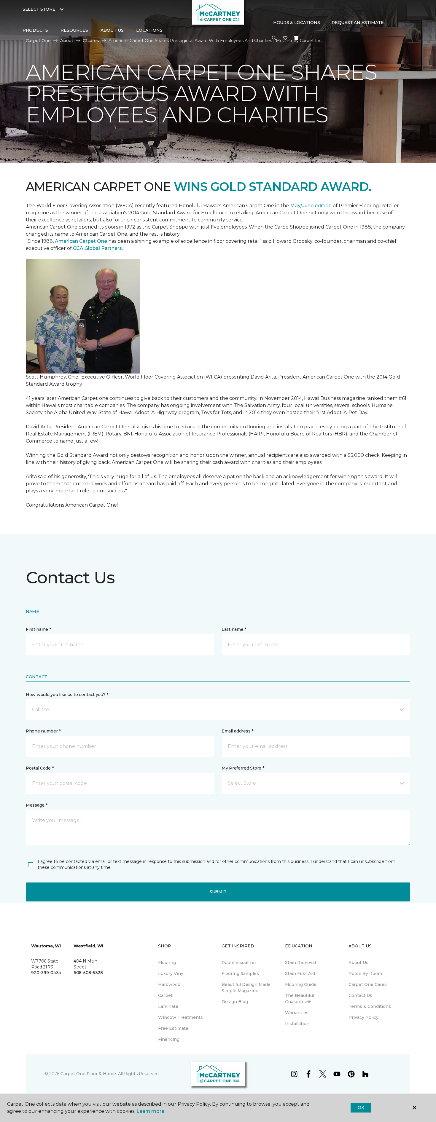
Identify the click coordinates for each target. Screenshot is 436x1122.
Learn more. (150, 1111)
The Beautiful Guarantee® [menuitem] (299, 998)
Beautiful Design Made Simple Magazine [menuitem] (246, 987)
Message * (36, 805)
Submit (218, 891)
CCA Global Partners (97, 248)
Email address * (237, 731)
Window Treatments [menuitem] (180, 1017)
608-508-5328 (88, 972)
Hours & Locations (296, 22)
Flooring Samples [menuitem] (240, 973)
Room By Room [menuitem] (365, 973)
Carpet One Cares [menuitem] (368, 984)
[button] (274, 38)
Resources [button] (74, 30)
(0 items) (296, 38)
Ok (361, 1107)
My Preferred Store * (243, 768)
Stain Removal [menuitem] (300, 962)
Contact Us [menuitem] (360, 995)
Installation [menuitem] (297, 1023)
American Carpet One (81, 241)
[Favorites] (285, 38)
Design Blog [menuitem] (235, 1001)
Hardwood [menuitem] (169, 984)
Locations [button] (149, 30)
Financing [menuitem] (168, 1039)
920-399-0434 (46, 972)
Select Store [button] (39, 9)
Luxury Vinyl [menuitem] (171, 973)
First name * (38, 629)
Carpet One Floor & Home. (89, 1073)
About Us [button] (112, 30)
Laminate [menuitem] (168, 1006)
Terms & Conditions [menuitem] (370, 1006)
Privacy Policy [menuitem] (363, 1017)
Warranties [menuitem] (296, 1012)
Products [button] (35, 30)
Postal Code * (39, 768)
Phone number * (43, 731)
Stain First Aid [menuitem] (300, 973)
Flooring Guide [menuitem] (300, 984)
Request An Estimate (358, 22)
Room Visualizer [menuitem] (239, 962)
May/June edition (311, 205)
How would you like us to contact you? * (67, 694)
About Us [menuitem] (358, 962)
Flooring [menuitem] (167, 962)
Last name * (234, 629)
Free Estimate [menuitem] (173, 1028)
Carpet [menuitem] (165, 995)
